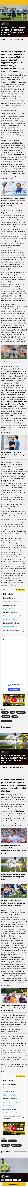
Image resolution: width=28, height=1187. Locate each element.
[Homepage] (25, 3)
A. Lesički (7, 1176)
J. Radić (7, 752)
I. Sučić (6, 23)
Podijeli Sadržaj (13, 1184)
